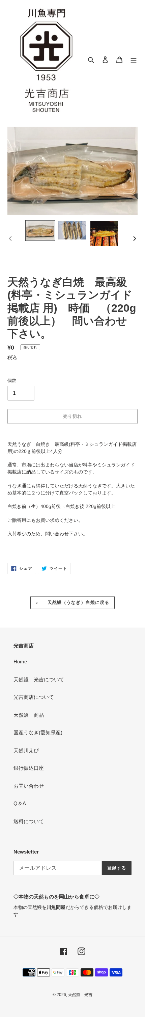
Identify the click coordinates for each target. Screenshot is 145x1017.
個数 (11, 380)
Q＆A (19, 803)
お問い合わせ (28, 786)
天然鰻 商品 (28, 715)
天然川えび (26, 750)
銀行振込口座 (28, 768)
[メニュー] (133, 59)
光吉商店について (33, 697)
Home (20, 661)
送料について (28, 821)
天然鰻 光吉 (80, 994)
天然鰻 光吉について (38, 679)
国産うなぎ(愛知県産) (37, 732)
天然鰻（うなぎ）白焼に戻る (77, 602)
